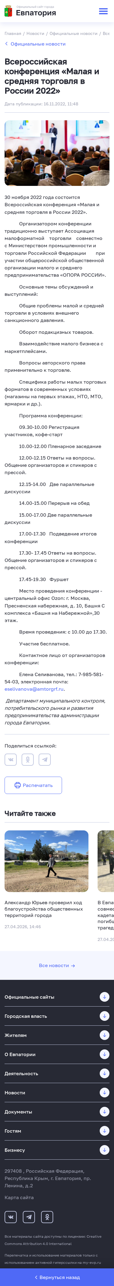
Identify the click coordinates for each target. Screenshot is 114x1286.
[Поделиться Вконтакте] (11, 761)
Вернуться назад (60, 1277)
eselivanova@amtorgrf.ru (34, 689)
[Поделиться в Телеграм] (45, 761)
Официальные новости (38, 44)
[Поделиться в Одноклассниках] (28, 761)
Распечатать (38, 785)
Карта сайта (19, 1197)
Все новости (54, 965)
